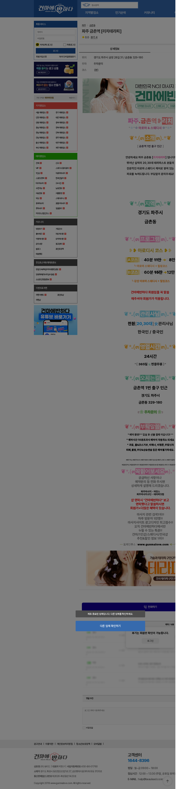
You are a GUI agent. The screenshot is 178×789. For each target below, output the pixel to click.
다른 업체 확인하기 (110, 626)
